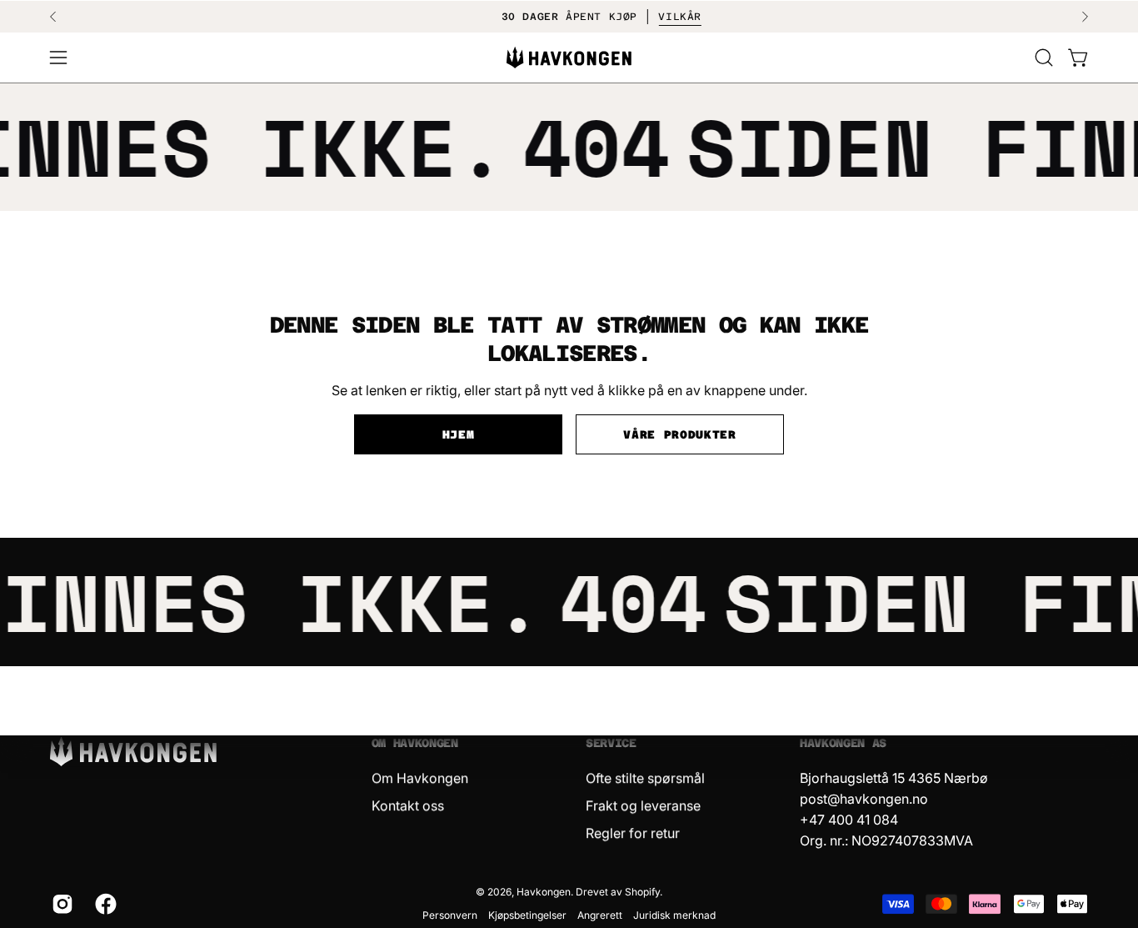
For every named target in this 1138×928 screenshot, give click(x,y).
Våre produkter (679, 434)
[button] (1043, 57)
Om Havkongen (415, 743)
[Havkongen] (569, 58)
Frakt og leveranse (643, 805)
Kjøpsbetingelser (527, 915)
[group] (569, 17)
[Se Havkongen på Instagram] (61, 903)
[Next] (1084, 16)
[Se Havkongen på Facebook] (104, 903)
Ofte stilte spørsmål (645, 778)
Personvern (449, 915)
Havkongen (544, 891)
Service (611, 743)
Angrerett (599, 915)
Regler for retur (633, 833)
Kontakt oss (408, 805)
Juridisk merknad (674, 915)
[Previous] (53, 16)
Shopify (642, 891)
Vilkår (654, 17)
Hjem (458, 434)
